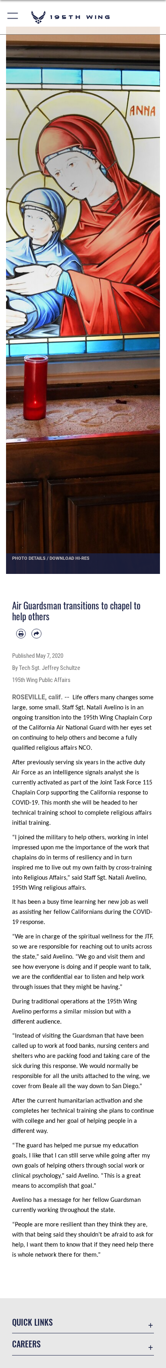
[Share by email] (36, 633)
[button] (13, 17)
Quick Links (32, 1322)
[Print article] (21, 633)
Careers (26, 1344)
